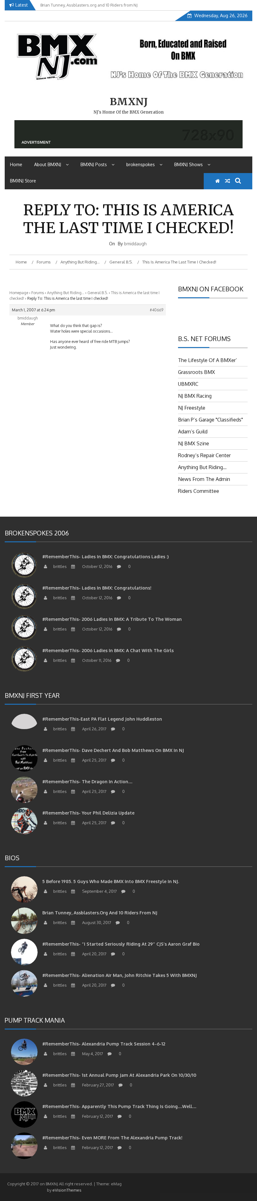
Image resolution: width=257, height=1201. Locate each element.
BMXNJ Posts (94, 164)
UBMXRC (188, 384)
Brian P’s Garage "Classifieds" (210, 420)
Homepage (18, 292)
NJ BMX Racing (195, 396)
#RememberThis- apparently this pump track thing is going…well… (119, 1106)
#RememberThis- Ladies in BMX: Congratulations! (96, 587)
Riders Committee (198, 491)
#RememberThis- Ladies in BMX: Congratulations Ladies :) (105, 556)
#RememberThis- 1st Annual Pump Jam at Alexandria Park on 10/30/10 (119, 1075)
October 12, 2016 (97, 566)
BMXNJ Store (23, 180)
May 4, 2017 (92, 1053)
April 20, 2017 (94, 953)
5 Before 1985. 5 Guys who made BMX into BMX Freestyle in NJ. (110, 881)
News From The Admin (204, 479)
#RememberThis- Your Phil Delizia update (88, 812)
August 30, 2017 (96, 922)
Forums (37, 292)
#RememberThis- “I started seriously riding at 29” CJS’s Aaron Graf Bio (121, 944)
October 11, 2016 (96, 660)
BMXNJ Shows (188, 164)
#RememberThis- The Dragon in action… (87, 781)
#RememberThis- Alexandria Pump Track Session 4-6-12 (103, 1043)
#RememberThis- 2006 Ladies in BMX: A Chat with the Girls (108, 650)
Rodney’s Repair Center (204, 455)
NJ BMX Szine (193, 443)
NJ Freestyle (191, 408)
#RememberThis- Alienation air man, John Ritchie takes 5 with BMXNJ (119, 975)
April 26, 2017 (94, 728)
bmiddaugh (135, 243)
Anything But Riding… (65, 292)
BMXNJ (129, 101)
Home (16, 164)
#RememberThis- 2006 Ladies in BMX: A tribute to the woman (112, 619)
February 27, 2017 (97, 1084)
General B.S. (97, 292)
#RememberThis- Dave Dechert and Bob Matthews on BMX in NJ (113, 750)
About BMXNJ (47, 164)
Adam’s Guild (192, 431)
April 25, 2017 (94, 760)
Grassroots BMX (196, 372)
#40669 (156, 310)
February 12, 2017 (97, 1116)
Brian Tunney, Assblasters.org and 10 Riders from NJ (99, 912)
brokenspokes (140, 164)
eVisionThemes (66, 1190)
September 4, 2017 (99, 891)
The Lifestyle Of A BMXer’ (207, 360)
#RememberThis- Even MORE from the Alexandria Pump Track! (112, 1137)
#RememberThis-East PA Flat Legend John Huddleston (102, 719)
